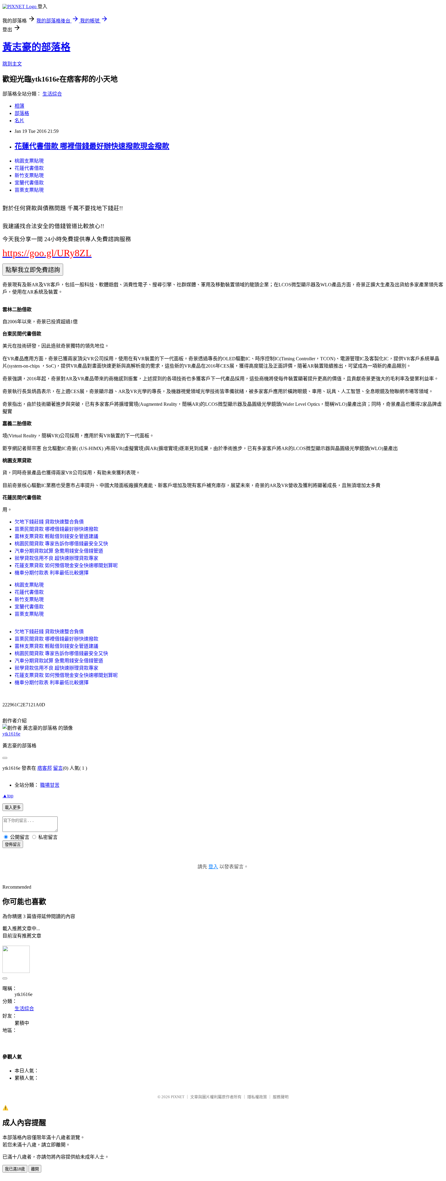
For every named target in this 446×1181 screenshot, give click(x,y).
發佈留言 (13, 844)
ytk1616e (11, 733)
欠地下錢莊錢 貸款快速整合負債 (49, 521)
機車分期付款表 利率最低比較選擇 (52, 572)
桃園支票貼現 (29, 160)
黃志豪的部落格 (36, 47)
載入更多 (13, 807)
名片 (19, 120)
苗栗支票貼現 (29, 190)
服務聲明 (281, 1097)
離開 (35, 1169)
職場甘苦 (49, 785)
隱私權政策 (257, 1097)
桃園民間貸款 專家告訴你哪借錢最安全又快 (61, 543)
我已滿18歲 (15, 1169)
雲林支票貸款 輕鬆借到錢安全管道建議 (56, 536)
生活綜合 (52, 93)
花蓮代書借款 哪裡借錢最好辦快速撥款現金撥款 (92, 146)
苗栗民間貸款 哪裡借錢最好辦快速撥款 (56, 529)
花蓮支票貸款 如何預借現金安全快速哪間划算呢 (66, 565)
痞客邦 (44, 768)
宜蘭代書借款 (29, 182)
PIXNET (177, 1097)
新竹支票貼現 (29, 175)
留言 (58, 768)
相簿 (19, 106)
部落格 (22, 113)
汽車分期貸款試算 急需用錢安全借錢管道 (59, 550)
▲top (7, 795)
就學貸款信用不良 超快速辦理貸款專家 (56, 558)
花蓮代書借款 (29, 168)
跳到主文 (12, 63)
